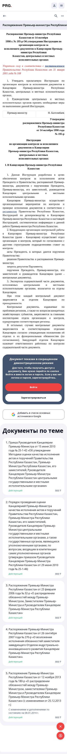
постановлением (54, 66)
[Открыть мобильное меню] (61, 6)
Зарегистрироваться (33, 397)
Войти (33, 387)
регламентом (10, 211)
